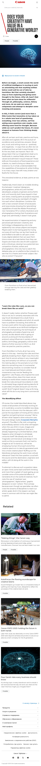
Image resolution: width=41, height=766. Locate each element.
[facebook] (13, 757)
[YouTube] (28, 757)
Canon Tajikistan (20, 753)
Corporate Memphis (29, 420)
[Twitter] (23, 757)
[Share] (36, 36)
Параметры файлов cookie (20, 748)
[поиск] (3, 2)
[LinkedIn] (18, 757)
